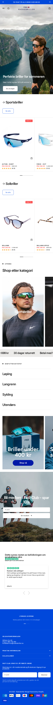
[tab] (12, 102)
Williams (5, 245)
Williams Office (43, 245)
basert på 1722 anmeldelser (14, 560)
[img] (28, 559)
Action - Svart (8, 164)
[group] (26, 49)
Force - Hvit (41, 164)
